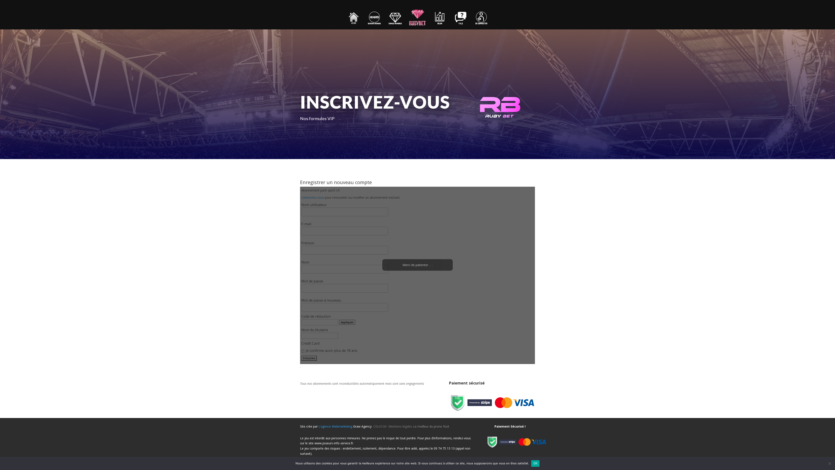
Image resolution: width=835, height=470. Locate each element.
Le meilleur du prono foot (431, 426)
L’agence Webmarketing (335, 426)
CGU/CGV (380, 426)
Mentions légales (400, 426)
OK (535, 463)
